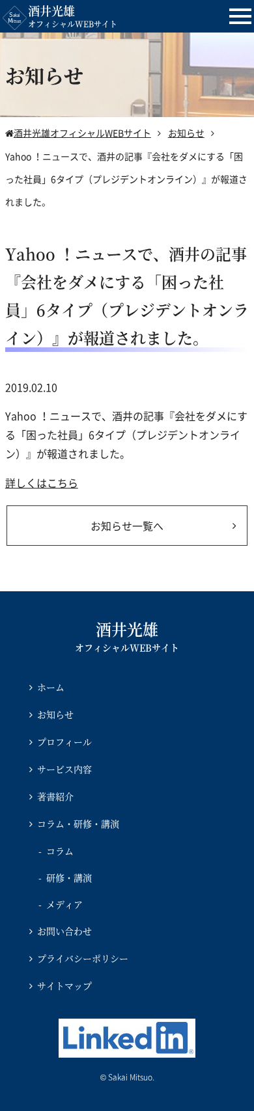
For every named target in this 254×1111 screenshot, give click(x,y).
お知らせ (55, 714)
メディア (64, 904)
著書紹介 (55, 796)
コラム (60, 850)
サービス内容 (64, 768)
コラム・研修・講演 (78, 823)
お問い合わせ (64, 930)
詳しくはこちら (41, 482)
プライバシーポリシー (82, 958)
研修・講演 (69, 877)
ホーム (50, 686)
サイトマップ (64, 985)
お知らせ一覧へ (127, 525)
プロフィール (64, 741)
